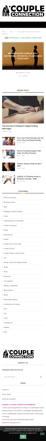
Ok (23, 436)
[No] (42, 433)
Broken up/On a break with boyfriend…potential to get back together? (23, 56)
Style (5, 309)
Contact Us (5, 389)
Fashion (6, 239)
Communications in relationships (14, 221)
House (5, 271)
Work (5, 332)
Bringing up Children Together (13, 211)
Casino (6, 216)
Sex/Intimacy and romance (12, 304)
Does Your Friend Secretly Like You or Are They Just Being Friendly (30, 139)
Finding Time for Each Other (13, 244)
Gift (5, 258)
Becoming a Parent (9, 202)
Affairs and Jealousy (10, 197)
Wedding (6, 327)
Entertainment (8, 234)
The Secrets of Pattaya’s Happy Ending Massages (20, 127)
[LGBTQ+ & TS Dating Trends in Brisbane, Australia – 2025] (8, 179)
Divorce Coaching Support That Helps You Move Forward (29, 152)
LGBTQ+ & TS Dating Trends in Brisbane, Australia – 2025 (29, 178)
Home (4, 31)
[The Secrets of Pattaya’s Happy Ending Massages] (23, 109)
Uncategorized (8, 323)
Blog (5, 207)
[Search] (44, 25)
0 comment (24, 76)
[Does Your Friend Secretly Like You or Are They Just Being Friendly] (8, 141)
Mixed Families (8, 290)
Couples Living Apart (10, 225)
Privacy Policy (6, 394)
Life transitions (8, 281)
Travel (6, 318)
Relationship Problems (10, 299)
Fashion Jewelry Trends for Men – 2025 (29, 165)
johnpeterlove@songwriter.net (11, 422)
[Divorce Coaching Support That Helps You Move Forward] (8, 154)
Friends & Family (9, 248)
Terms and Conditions (8, 399)
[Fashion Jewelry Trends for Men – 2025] (8, 167)
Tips (5, 313)
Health (6, 267)
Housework (7, 276)
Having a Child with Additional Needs (15, 262)
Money (6, 295)
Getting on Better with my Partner (14, 253)
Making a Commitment (11, 285)
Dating (6, 230)
